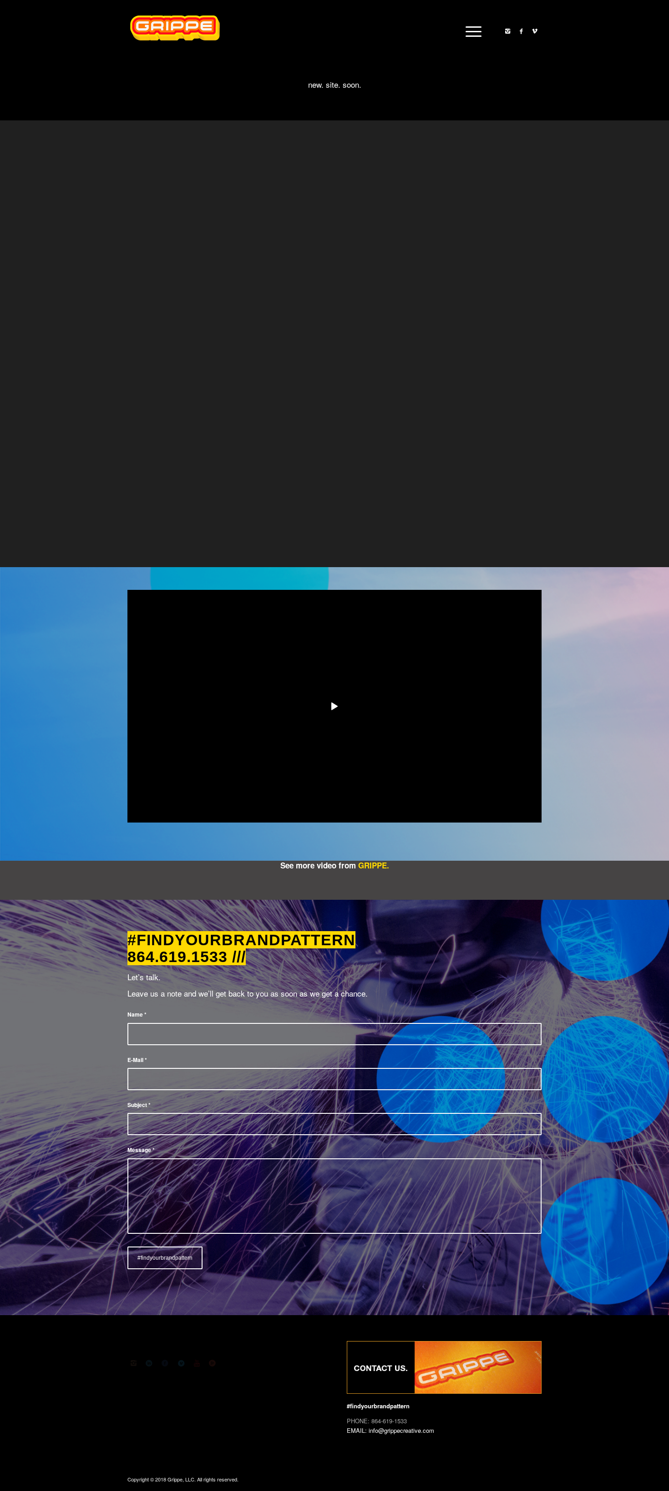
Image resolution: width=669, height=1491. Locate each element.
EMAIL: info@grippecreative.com (390, 1430)
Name (137, 1014)
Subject (139, 1105)
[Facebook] (521, 31)
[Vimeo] (535, 31)
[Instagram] (507, 31)
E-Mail (137, 1060)
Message (141, 1150)
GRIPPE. (373, 865)
